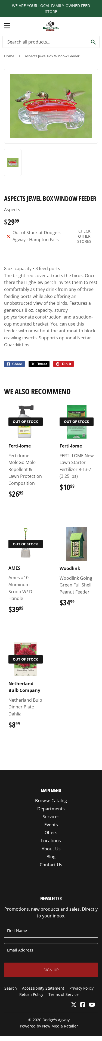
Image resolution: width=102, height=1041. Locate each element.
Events (51, 825)
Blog (51, 857)
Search (10, 988)
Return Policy (31, 994)
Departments (51, 809)
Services (51, 817)
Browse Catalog (51, 801)
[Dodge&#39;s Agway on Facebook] (82, 1005)
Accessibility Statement (43, 988)
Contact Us (51, 865)
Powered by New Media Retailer (49, 1026)
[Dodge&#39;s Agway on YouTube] (92, 1005)
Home (9, 56)
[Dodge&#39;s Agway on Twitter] (73, 1005)
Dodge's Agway (56, 1019)
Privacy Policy (81, 988)
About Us (51, 849)
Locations (51, 841)
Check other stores (84, 236)
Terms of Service (63, 994)
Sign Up (51, 969)
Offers (51, 833)
